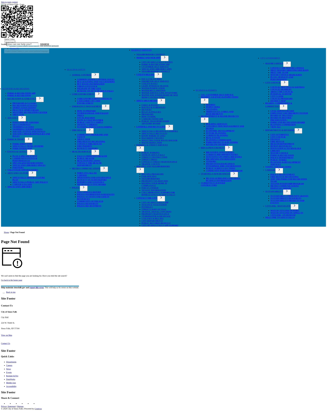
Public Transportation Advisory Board (155, 122)
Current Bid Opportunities (222, 154)
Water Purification (153, 88)
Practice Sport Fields (26, 110)
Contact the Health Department (89, 164)
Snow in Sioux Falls (153, 155)
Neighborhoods (151, 179)
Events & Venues (17, 152)
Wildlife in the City (89, 89)
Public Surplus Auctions (220, 168)
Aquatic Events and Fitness (29, 131)
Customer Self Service (155, 67)
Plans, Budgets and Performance (281, 78)
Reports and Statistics (90, 182)
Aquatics (12, 118)
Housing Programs (153, 174)
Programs (148, 114)
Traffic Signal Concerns (156, 212)
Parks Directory (23, 144)
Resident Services (141, 50)
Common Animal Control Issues (95, 79)
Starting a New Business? (215, 174)
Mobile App (11, 383)
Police (76, 188)
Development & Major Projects (220, 116)
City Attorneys (279, 135)
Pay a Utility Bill (152, 79)
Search (4, 44)
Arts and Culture (18, 173)
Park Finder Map (22, 148)
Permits (210, 105)
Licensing (212, 109)
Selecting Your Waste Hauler (159, 140)
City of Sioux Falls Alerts (157, 62)
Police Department (282, 158)
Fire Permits (84, 146)
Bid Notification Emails (220, 152)
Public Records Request (156, 223)
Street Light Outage (154, 209)
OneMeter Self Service (155, 81)
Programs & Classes (25, 103)
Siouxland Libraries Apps (157, 69)
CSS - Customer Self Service (217, 95)
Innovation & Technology (285, 148)
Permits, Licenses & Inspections (219, 97)
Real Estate (213, 138)
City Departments (152, 221)
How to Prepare (86, 111)
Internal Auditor (281, 94)
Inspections (213, 107)
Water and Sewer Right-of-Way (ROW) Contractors (160, 96)
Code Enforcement (83, 94)
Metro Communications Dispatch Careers (284, 187)
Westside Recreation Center (30, 112)
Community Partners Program (224, 171)
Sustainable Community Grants (289, 196)
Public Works (278, 160)
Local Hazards (86, 118)
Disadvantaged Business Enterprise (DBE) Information (223, 165)
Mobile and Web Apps (148, 58)
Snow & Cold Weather (90, 120)
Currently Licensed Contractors (213, 184)
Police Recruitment (89, 206)
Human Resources (281, 146)
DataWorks (10, 379)
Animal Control (81, 75)
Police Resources (87, 204)
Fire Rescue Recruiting (91, 141)
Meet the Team (279, 72)
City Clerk (276, 96)
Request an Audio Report (92, 180)
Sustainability (274, 191)
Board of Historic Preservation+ (281, 119)
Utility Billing (145, 74)
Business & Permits (206, 90)
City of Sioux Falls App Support (160, 225)
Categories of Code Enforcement (88, 102)
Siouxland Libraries (19, 187)
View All (275, 127)
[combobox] (26, 51)
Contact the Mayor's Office (287, 68)
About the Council (281, 92)
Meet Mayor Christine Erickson (289, 70)
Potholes (147, 207)
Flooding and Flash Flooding (94, 127)
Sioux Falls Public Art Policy (30, 182)
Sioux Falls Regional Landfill (160, 131)
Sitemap (20, 406)
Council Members (280, 89)
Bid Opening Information (220, 159)
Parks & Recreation (19, 95)
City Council (273, 83)
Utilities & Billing (153, 218)
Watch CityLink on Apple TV (286, 213)
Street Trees (149, 159)
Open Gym (18, 115)
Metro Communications (86, 168)
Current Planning (217, 135)
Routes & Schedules (153, 107)
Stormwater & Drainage (156, 216)
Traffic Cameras (87, 125)
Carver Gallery (22, 184)
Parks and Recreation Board (287, 122)
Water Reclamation (154, 90)
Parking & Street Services (152, 145)
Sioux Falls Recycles (154, 133)
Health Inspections (88, 161)
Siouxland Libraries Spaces (29, 165)
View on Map (6, 335)
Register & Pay (12, 376)
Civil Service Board (282, 111)
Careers (82, 175)
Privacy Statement (8, 406)
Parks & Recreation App (21, 93)
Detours (147, 110)
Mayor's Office (274, 63)
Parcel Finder (150, 188)
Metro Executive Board (91, 184)
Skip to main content (9, 2)
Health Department (282, 144)
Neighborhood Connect (150, 54)
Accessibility (11, 386)
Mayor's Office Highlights (286, 75)
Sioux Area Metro (146, 101)
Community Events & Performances (25, 159)
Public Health (85, 158)
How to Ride (149, 117)
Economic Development (220, 131)
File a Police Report (89, 192)
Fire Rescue (79, 130)
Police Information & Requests (95, 194)
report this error (37, 287)
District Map (278, 101)
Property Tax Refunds (155, 181)
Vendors (211, 161)
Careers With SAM (152, 119)
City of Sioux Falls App (155, 202)
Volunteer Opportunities (22, 170)
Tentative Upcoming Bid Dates (224, 157)
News (8, 369)
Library (275, 151)
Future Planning (216, 133)
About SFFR (83, 139)
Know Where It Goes (153, 136)
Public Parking (151, 153)
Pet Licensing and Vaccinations (96, 82)
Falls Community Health (92, 156)
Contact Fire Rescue (89, 144)
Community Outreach (90, 201)
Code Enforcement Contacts (94, 98)
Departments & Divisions (280, 130)
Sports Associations (24, 108)
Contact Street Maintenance (159, 162)
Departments (11, 362)
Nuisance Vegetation (154, 205)
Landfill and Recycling (150, 127)
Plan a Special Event (25, 156)
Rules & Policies (151, 112)
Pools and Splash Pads (26, 122)
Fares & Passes (150, 105)
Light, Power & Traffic (155, 86)
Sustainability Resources (285, 198)
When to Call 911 (87, 173)
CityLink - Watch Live (278, 206)
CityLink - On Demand (283, 215)
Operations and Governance (94, 177)
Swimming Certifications (28, 129)
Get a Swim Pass (22, 125)
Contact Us (5, 343)
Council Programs (281, 98)
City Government (270, 58)
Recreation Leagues (25, 105)
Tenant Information (154, 190)
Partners (18, 167)
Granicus (38, 409)
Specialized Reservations (28, 163)
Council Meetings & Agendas (287, 87)
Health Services (81, 152)
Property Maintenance (155, 214)
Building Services (216, 124)
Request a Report (87, 148)
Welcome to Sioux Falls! (280, 217)
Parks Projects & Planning (222, 142)
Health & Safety (76, 69)
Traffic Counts (151, 164)
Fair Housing (149, 176)
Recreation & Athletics (21, 99)
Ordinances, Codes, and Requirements (220, 113)
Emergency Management (87, 106)
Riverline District (217, 144)
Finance (275, 139)
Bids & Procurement (213, 148)
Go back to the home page (11, 280)
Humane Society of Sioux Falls (95, 91)
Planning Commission (218, 140)
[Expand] (33, 89)
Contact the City (146, 198)
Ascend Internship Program (287, 184)
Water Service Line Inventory (160, 93)
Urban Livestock (87, 86)
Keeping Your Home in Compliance (154, 184)
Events (9, 372)
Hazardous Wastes (153, 138)
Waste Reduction (152, 143)
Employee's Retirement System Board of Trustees (289, 114)
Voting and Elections (278, 167)
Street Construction (154, 157)
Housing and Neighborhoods (153, 166)
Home (6, 232)
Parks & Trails (16, 139)
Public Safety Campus (90, 122)
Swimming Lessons (23, 127)
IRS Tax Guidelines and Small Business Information (223, 179)
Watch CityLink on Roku (284, 210)
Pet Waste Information (91, 84)
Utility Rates (150, 84)
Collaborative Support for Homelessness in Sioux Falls (158, 193)
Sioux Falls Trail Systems (28, 146)
